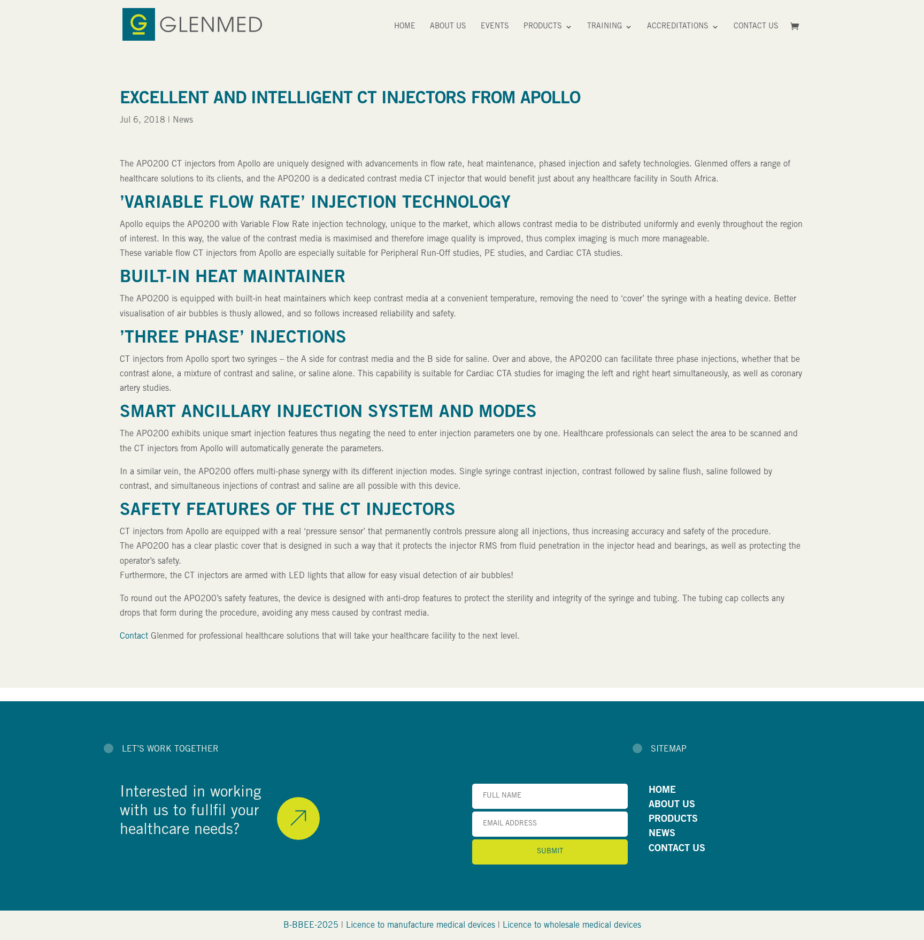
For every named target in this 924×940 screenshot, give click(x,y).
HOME (662, 790)
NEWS (662, 834)
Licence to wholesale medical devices (572, 925)
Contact (134, 636)
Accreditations (678, 27)
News (183, 120)
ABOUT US (672, 805)
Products (542, 27)
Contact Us (756, 27)
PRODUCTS (673, 819)
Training (604, 27)
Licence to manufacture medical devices (420, 925)
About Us (448, 27)
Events (495, 27)
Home (404, 27)
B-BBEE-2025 (310, 925)
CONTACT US (677, 849)
